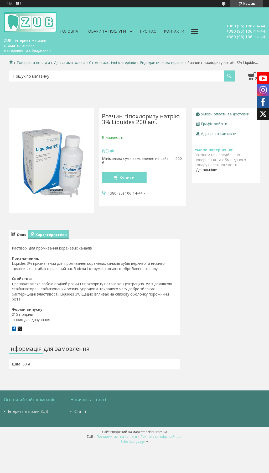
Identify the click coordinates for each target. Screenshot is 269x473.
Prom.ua (160, 432)
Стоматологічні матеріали (112, 62)
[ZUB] (30, 21)
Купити (127, 177)
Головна (69, 31)
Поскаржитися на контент (117, 436)
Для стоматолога (69, 62)
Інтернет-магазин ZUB (28, 411)
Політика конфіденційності (161, 436)
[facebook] (14, 329)
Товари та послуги (106, 31)
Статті (80, 411)
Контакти (174, 31)
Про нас (148, 31)
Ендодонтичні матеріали (162, 62)
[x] (20, 329)
